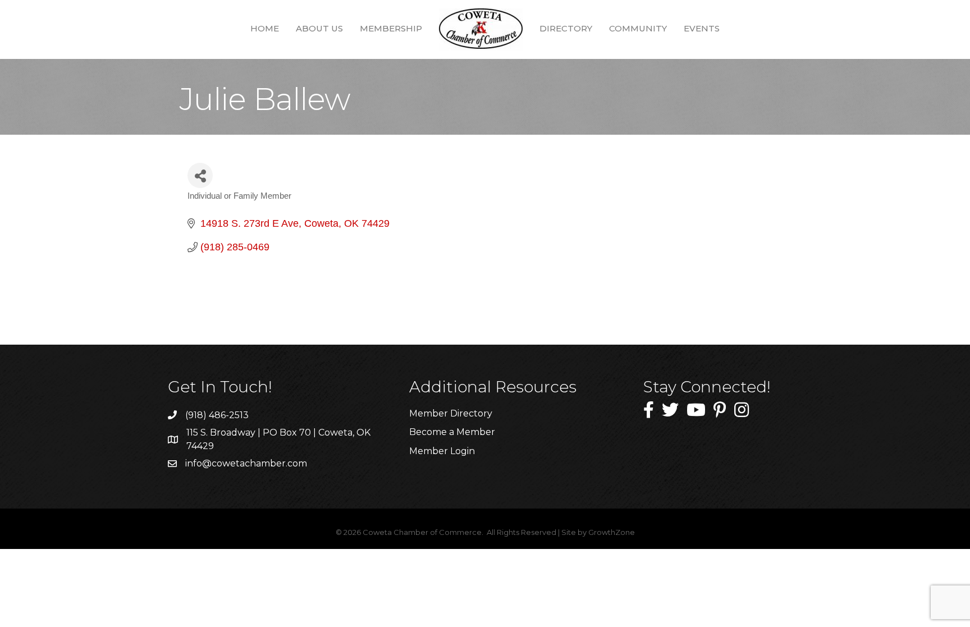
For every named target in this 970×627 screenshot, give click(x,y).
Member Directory (450, 413)
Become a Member (452, 432)
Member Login (442, 451)
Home (264, 28)
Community (638, 28)
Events (702, 28)
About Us (319, 28)
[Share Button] (200, 175)
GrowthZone (611, 532)
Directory (565, 28)
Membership (391, 28)
